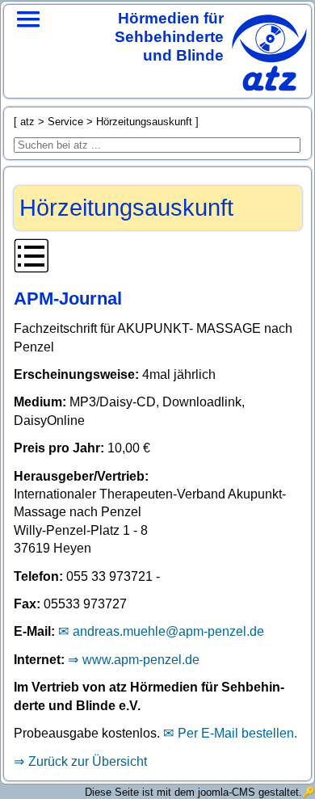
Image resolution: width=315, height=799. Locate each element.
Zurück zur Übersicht (87, 761)
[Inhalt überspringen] (158, 258)
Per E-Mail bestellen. (237, 733)
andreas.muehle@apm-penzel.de (168, 631)
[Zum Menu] (28, 40)
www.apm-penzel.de (141, 660)
